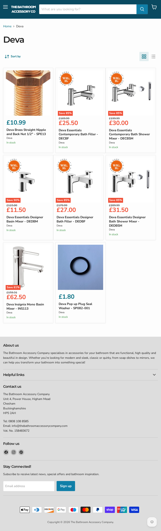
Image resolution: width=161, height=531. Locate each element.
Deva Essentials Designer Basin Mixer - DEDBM (24, 219)
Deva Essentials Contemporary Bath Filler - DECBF (78, 134)
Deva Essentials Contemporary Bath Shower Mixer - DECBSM (129, 134)
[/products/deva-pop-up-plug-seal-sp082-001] (80, 267)
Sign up (66, 486)
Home (7, 26)
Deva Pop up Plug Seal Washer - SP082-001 (75, 306)
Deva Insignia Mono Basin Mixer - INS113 (25, 306)
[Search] (142, 9)
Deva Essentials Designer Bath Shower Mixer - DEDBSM (127, 221)
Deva (9, 138)
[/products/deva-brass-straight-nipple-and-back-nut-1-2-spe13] (28, 93)
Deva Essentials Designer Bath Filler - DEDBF (75, 219)
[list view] (153, 56)
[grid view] (144, 56)
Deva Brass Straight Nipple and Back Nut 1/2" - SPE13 (26, 132)
